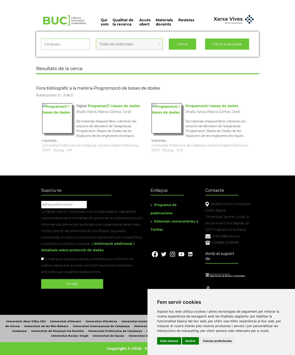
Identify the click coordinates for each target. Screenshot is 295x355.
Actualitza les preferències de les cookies (37, 3)
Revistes (186, 20)
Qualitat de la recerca (123, 22)
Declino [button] (190, 341)
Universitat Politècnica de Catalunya (115, 331)
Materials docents (164, 22)
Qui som (105, 22)
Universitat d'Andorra (101, 321)
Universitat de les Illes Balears (46, 326)
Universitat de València (146, 335)
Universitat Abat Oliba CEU (26, 321)
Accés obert (145, 22)
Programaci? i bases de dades (114, 106)
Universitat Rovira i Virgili (69, 335)
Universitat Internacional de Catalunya (101, 326)
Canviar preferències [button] (217, 341)
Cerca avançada (227, 44)
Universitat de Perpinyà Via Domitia (57, 331)
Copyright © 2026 (124, 348)
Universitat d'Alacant (65, 321)
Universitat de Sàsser (108, 335)
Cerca (182, 44)
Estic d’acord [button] (169, 341)
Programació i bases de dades (212, 106)
